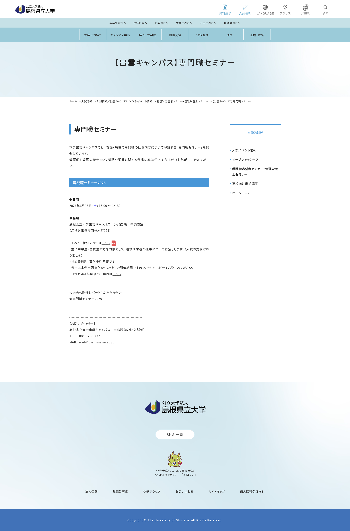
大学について (93, 35)
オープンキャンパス (245, 159)
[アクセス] (285, 9)
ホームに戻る (241, 193)
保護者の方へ (232, 23)
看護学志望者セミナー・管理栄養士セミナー (255, 171)
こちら (106, 243)
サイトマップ (217, 491)
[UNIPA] (305, 9)
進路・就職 (257, 35)
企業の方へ (161, 23)
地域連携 (202, 35)
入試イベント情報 (244, 150)
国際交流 (175, 35)
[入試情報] (245, 9)
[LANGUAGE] (265, 9)
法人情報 (91, 491)
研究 (230, 35)
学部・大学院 (147, 35)
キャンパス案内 (120, 35)
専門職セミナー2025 (87, 298)
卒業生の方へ (118, 23)
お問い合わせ (185, 491)
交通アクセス (152, 491)
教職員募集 (120, 491)
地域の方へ (140, 23)
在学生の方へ (208, 23)
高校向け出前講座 (245, 183)
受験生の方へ (184, 23)
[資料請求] (225, 9)
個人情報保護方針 (252, 491)
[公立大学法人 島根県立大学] (35, 9)
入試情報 (255, 132)
